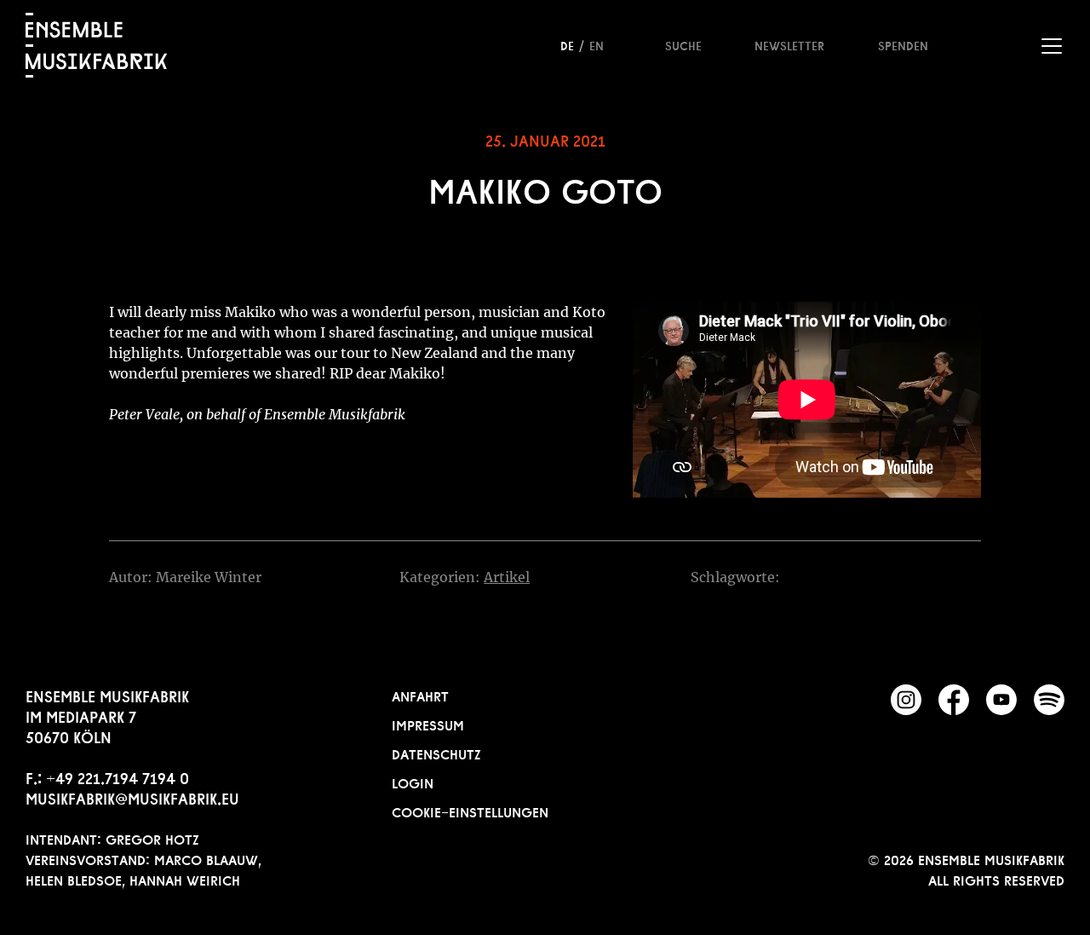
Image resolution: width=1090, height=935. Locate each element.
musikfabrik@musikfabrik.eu (132, 797)
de (567, 44)
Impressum (428, 723)
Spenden (903, 44)
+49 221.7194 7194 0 (117, 776)
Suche (683, 44)
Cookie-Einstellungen (470, 810)
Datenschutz (436, 752)
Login (412, 781)
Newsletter (789, 44)
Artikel (507, 577)
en (596, 44)
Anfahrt (420, 694)
